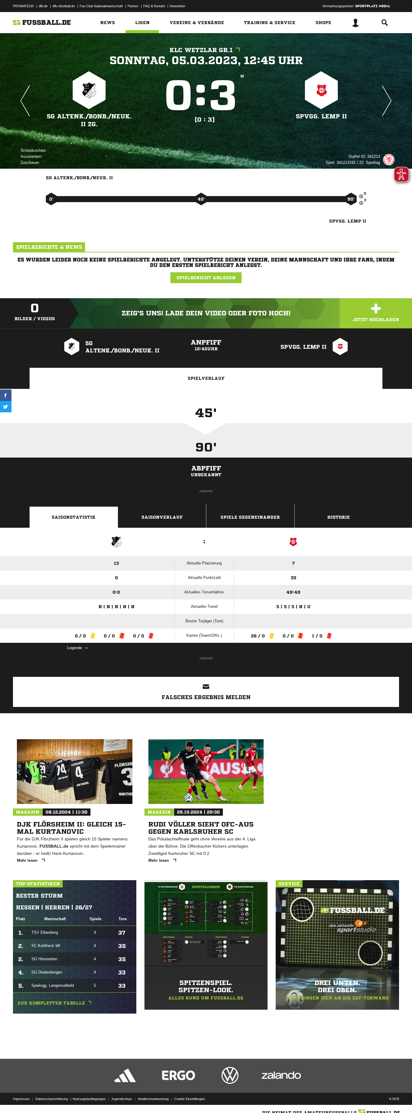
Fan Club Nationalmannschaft (101, 6)
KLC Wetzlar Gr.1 (201, 50)
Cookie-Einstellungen (189, 1099)
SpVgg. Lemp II (321, 116)
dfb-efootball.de (63, 6)
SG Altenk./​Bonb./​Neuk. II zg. (89, 120)
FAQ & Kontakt (154, 6)
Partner (133, 6)
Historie (338, 517)
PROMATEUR (23, 6)
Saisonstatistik (74, 517)
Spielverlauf (206, 378)
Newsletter (177, 6)
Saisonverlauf (162, 517)
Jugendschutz (121, 1099)
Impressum (21, 1099)
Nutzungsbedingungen (89, 1099)
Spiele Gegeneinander (250, 517)
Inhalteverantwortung (153, 1099)
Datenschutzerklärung (51, 1099)
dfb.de (43, 6)
